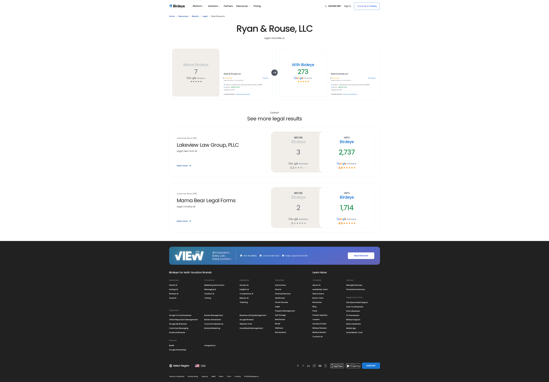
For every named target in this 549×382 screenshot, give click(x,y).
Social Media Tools (354, 332)
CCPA (229, 376)
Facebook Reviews (177, 332)
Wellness (279, 328)
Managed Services (354, 285)
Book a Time (318, 298)
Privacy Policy (193, 376)
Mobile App (351, 328)
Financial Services (283, 293)
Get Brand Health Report (357, 302)
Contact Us (318, 336)
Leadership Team (320, 289)
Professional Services (355, 289)
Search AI (173, 285)
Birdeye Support (353, 319)
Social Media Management (251, 328)
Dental (278, 289)
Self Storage (280, 315)
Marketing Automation (214, 285)
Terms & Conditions (176, 376)
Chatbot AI (209, 293)
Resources (242, 6)
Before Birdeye (195, 65)
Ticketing (244, 302)
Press (315, 311)
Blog (314, 306)
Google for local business (180, 315)
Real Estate (280, 319)
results (195, 16)
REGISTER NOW (361, 255)
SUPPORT (370, 365)
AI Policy (238, 376)
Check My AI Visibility (367, 6)
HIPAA (221, 376)
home (172, 16)
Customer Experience (213, 324)
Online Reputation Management (183, 319)
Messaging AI (210, 289)
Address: (229, 85)
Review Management (213, 315)
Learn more (186, 165)
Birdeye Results (319, 332)
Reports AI (244, 298)
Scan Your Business (354, 306)
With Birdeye (303, 65)
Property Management (285, 311)
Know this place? (229, 94)
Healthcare (280, 298)
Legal (277, 306)
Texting (207, 298)
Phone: (227, 87)
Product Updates (320, 315)
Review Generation (212, 319)
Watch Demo (318, 293)
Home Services (281, 302)
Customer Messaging (178, 328)
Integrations (209, 345)
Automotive (280, 285)
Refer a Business (353, 324)
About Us (317, 285)
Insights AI (244, 289)
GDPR (213, 376)
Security (205, 376)
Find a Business (353, 311)
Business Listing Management (253, 315)
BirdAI (171, 345)
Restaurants (280, 332)
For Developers (352, 315)
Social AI (172, 298)
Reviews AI (173, 293)
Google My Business (178, 324)
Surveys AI (244, 285)
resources (183, 16)
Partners (228, 6)
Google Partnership (177, 350)
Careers (316, 319)
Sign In (347, 6)
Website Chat (246, 324)
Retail (277, 324)
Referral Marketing (212, 328)
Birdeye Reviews (320, 328)
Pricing (257, 6)
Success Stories (319, 324)
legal (205, 16)
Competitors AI (246, 293)
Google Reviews (247, 319)
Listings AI (173, 289)
